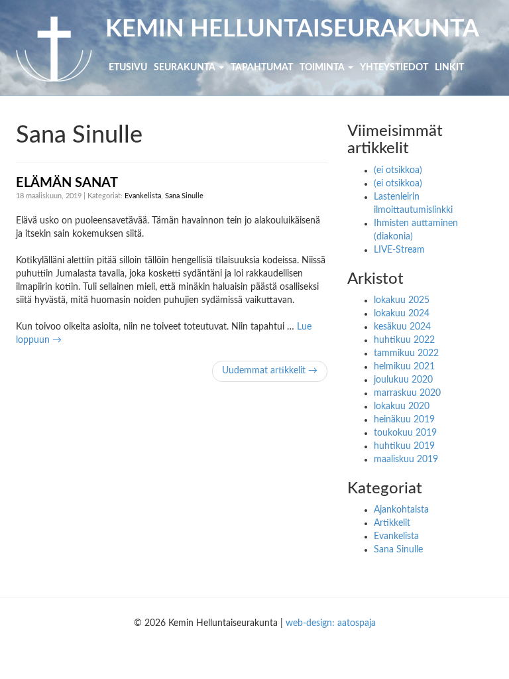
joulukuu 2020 (403, 380)
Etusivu (128, 67)
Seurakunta (185, 67)
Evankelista (143, 196)
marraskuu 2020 (407, 393)
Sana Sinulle (184, 196)
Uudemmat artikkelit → (269, 370)
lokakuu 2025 (401, 300)
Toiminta (323, 67)
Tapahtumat (262, 67)
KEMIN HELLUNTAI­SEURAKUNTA (292, 29)
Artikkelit (392, 523)
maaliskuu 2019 (406, 459)
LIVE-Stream (399, 250)
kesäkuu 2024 (402, 327)
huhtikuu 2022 (404, 340)
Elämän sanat (67, 183)
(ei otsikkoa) (398, 170)
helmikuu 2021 (404, 366)
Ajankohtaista (401, 510)
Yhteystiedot (394, 67)
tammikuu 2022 (406, 353)
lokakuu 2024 (401, 313)
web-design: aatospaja (331, 623)
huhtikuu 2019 (404, 446)
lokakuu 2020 (401, 406)
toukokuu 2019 (405, 433)
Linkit (449, 67)
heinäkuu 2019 (404, 419)
